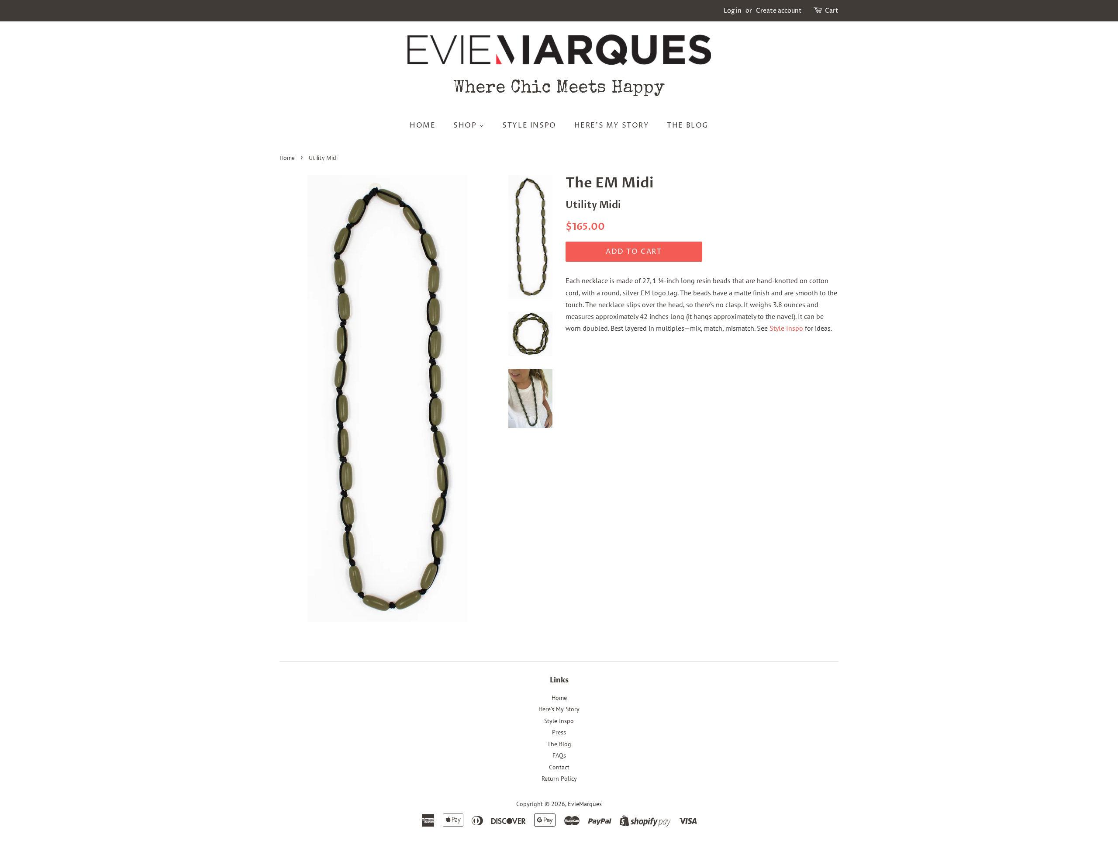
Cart (831, 11)
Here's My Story (611, 125)
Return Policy (559, 778)
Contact (559, 767)
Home (422, 125)
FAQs (559, 755)
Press (559, 732)
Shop (466, 125)
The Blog (687, 125)
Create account (779, 11)
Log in (733, 11)
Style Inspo (529, 125)
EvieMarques (585, 804)
